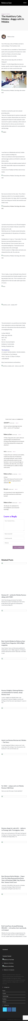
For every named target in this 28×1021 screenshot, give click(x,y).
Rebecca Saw (6, 3)
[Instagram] (14, 1009)
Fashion (4, 999)
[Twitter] (5, 1009)
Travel (4, 993)
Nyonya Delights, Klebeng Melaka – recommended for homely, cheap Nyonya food (12, 692)
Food (4, 990)
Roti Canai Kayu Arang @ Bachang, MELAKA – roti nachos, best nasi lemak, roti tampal (13, 928)
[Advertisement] (14, 398)
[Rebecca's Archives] (8, 966)
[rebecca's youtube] (8, 959)
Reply (19, 434)
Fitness (4, 1001)
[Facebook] (9, 1009)
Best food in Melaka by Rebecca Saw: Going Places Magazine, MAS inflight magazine (13, 643)
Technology (5, 996)
